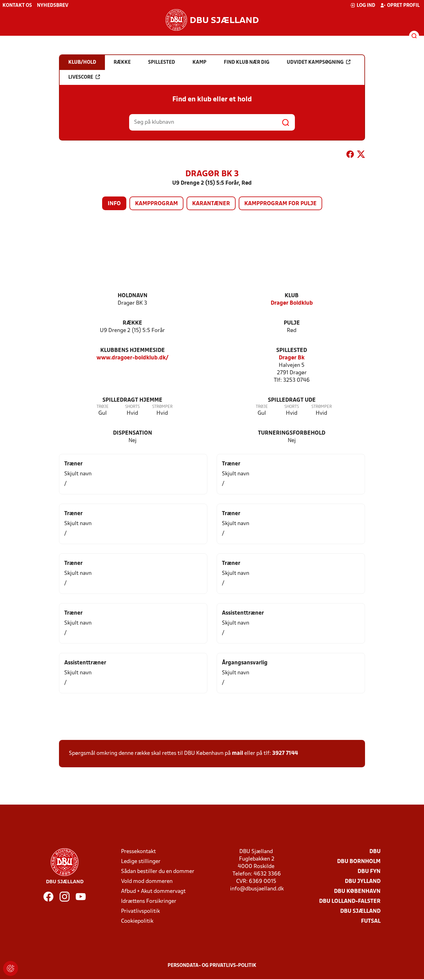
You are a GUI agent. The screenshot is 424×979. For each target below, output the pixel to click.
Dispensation (132, 433)
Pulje (292, 323)
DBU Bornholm (359, 861)
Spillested (291, 350)
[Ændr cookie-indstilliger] (10, 968)
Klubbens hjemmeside (132, 350)
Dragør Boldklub (292, 303)
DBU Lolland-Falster (350, 901)
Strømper (162, 407)
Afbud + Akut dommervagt (153, 891)
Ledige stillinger (140, 861)
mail (237, 753)
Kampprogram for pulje (280, 203)
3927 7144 (285, 753)
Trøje (103, 407)
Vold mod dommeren (147, 881)
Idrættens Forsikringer (148, 901)
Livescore (80, 77)
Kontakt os (17, 5)
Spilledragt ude (292, 400)
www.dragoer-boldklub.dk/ (133, 358)
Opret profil (403, 5)
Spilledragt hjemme (132, 400)
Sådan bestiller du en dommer (157, 871)
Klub (292, 295)
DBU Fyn (369, 871)
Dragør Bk (291, 358)
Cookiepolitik (137, 921)
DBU (375, 851)
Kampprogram (156, 203)
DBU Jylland (363, 881)
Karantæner (211, 203)
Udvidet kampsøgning (315, 62)
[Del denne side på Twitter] (361, 155)
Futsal (371, 921)
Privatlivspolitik (140, 911)
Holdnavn (132, 295)
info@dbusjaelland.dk (257, 889)
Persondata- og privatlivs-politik (212, 965)
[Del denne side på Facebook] (350, 155)
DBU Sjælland (360, 911)
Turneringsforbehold (291, 433)
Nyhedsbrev (52, 5)
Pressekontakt (138, 851)
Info (114, 203)
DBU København (357, 891)
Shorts (132, 407)
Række (132, 323)
